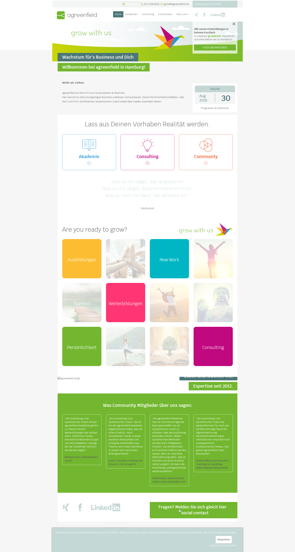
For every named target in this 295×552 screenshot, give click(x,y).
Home (118, 14)
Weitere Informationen (223, 545)
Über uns (181, 14)
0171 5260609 (151, 4)
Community (164, 14)
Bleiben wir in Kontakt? (208, 4)
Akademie (130, 14)
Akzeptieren (223, 539)
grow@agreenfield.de (176, 4)
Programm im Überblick (215, 108)
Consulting (148, 14)
